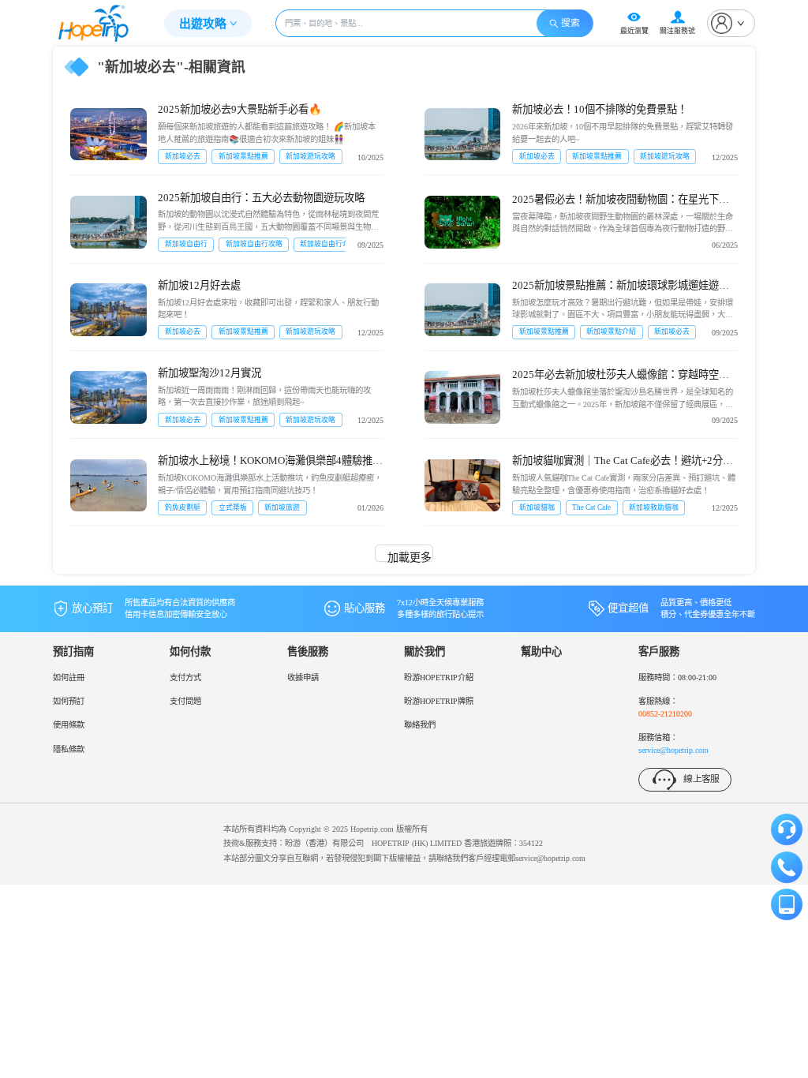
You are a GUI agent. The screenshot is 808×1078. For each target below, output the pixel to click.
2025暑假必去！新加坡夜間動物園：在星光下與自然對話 (620, 200)
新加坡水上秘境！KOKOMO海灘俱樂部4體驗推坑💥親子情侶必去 (270, 462)
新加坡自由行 (186, 244)
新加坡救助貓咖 (654, 507)
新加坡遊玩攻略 (310, 156)
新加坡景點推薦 (243, 156)
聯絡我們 (420, 725)
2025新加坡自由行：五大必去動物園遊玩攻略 (261, 198)
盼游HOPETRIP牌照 (438, 701)
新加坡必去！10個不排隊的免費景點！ (599, 109)
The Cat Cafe (591, 507)
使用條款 (68, 725)
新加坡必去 (182, 156)
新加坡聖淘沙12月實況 (209, 373)
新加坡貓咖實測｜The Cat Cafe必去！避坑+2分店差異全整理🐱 (622, 462)
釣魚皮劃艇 (182, 507)
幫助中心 (541, 651)
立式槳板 (233, 507)
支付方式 (185, 677)
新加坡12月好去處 (199, 285)
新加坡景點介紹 (611, 331)
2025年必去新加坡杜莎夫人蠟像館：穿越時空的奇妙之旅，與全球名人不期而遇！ (620, 376)
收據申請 (303, 677)
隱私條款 (68, 749)
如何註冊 (68, 677)
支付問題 (185, 701)
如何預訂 (68, 701)
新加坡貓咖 (537, 507)
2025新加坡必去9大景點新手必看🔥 (240, 109)
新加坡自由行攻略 (254, 244)
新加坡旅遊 (282, 507)
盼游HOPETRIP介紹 (438, 677)
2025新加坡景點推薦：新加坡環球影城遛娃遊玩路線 (620, 286)
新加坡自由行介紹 (328, 244)
